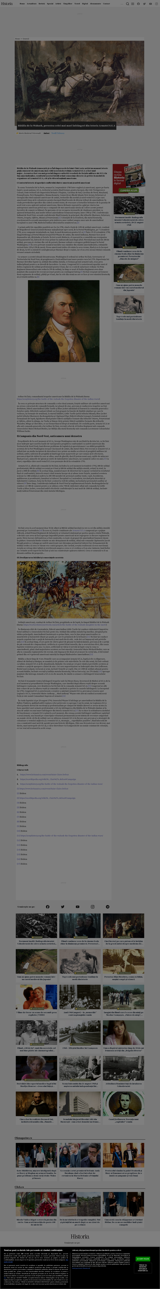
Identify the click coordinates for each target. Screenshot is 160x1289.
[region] (80, 1268)
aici (5, 1278)
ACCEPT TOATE (143, 1259)
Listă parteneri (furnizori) (81, 1268)
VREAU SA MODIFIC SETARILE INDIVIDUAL (143, 1268)
